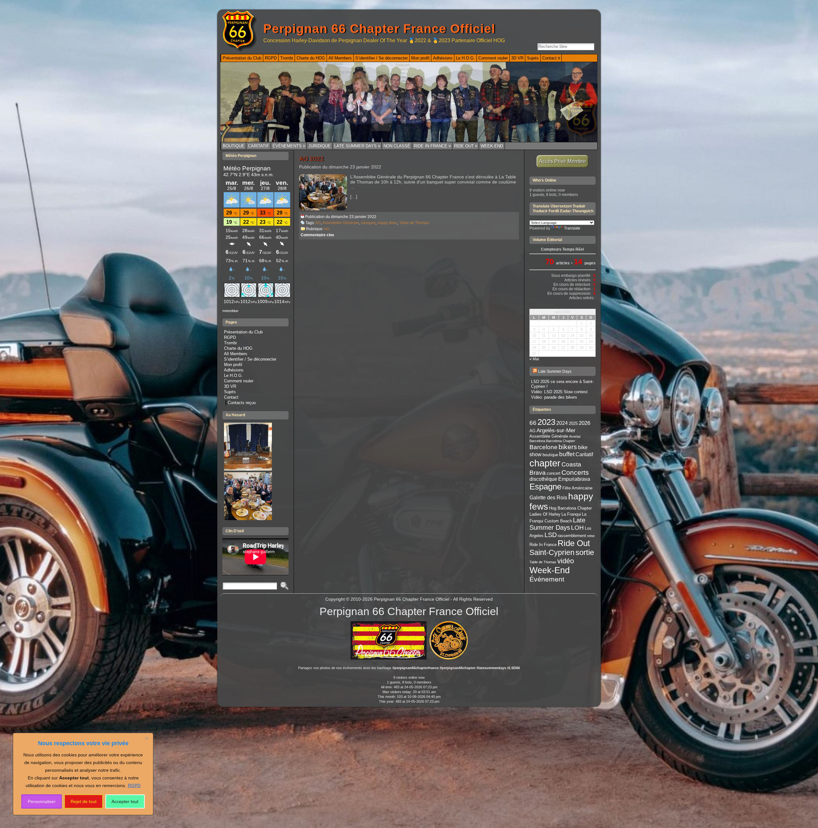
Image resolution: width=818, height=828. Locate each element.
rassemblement (572, 535)
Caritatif (258, 146)
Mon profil (233, 364)
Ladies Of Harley (544, 514)
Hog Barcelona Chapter (570, 508)
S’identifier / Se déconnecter (250, 359)
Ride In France (430, 146)
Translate (572, 228)
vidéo (565, 561)
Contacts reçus (242, 402)
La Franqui (571, 514)
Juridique (319, 146)
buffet (567, 454)
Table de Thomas (414, 223)
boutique (550, 454)
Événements (287, 146)
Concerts (575, 472)
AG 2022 (311, 158)
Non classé (396, 146)
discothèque (543, 479)
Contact (231, 397)
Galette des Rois (548, 497)
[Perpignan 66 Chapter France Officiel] (409, 102)
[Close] (146, 738)
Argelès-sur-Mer (555, 430)
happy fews (387, 223)
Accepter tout (125, 801)
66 (532, 422)
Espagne (545, 486)
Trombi (230, 342)
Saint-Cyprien (552, 552)
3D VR (230, 386)
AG (318, 223)
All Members (235, 353)
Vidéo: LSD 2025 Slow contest (559, 391)
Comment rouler (238, 381)
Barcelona (537, 441)
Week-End (492, 146)
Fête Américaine (577, 488)
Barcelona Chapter (560, 441)
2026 (584, 423)
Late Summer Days (355, 146)
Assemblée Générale (340, 223)
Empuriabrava (574, 479)
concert (553, 473)
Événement (546, 579)
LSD (550, 534)
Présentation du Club (243, 332)
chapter (544, 463)
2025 (573, 423)
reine (591, 536)
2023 (546, 422)
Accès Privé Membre (562, 161)
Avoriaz (575, 436)
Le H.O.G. (233, 375)
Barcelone (543, 447)
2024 (562, 423)
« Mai (534, 359)
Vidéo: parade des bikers (554, 397)
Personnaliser (42, 801)
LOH (577, 527)
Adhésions (233, 370)
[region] (83, 774)
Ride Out (464, 146)
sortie (584, 552)
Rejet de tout (83, 801)
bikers (568, 446)
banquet (368, 223)
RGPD (134, 785)
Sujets (230, 391)
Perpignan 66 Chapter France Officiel (379, 28)
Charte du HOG (238, 348)
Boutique (233, 146)
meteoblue (230, 311)
